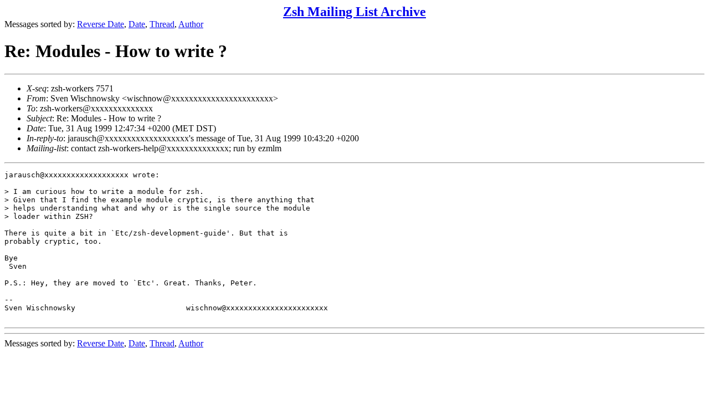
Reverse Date (100, 24)
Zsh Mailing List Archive (354, 11)
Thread (162, 24)
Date (137, 24)
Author (190, 24)
